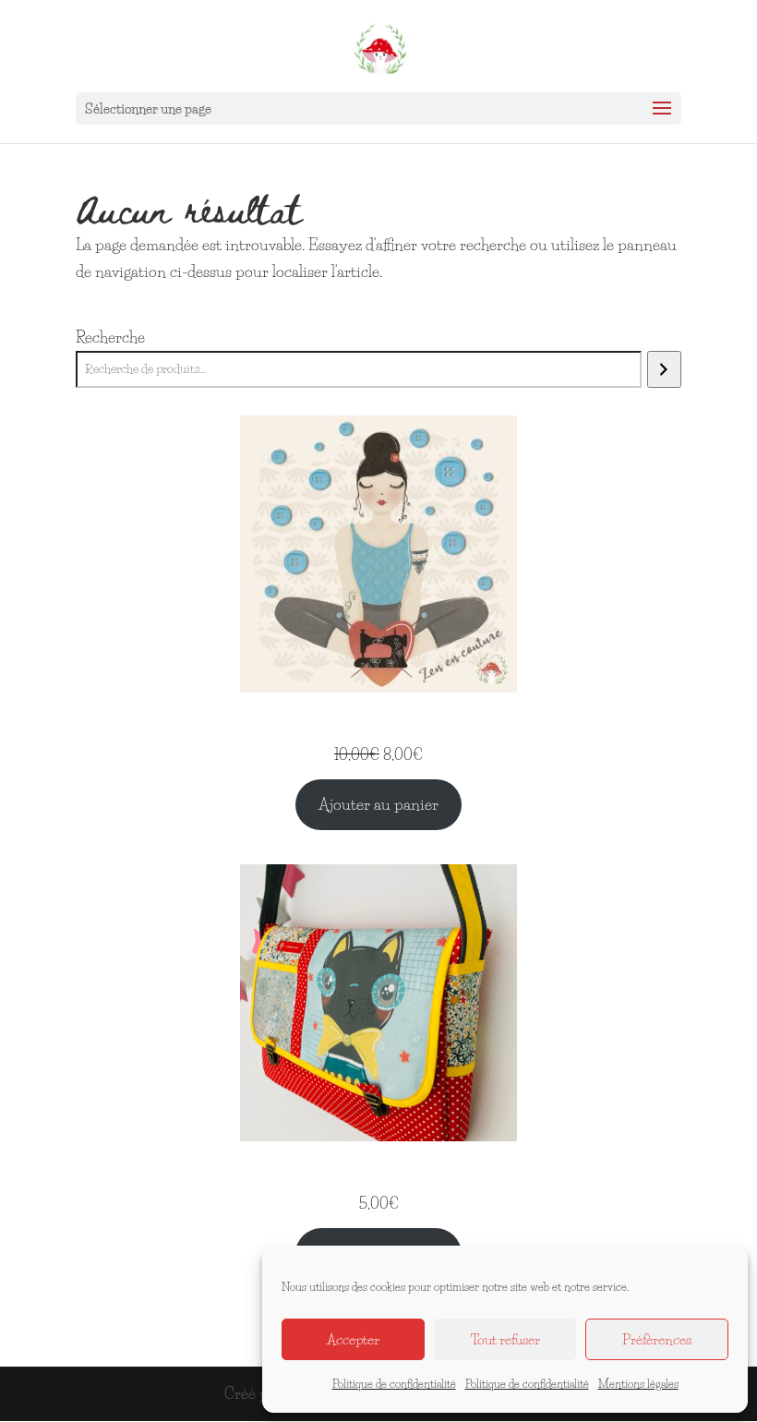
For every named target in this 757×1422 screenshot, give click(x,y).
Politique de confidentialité (394, 1384)
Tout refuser (505, 1339)
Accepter (353, 1339)
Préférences (656, 1339)
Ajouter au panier (378, 803)
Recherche (110, 336)
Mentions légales (638, 1384)
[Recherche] (664, 369)
